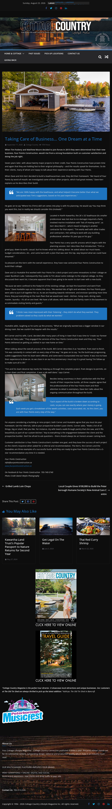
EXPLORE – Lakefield (64, 3)
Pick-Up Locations (54, 53)
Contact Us (74, 53)
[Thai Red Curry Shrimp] (93, 519)
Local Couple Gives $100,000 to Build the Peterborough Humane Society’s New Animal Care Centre (82, 490)
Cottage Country (32, 145)
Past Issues (34, 53)
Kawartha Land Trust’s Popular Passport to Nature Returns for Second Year (17, 547)
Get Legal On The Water (53, 541)
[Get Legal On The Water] (56, 519)
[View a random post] (106, 57)
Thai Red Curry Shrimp (88, 541)
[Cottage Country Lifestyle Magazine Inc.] (56, 19)
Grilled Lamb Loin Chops (18, 486)
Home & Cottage (12, 53)
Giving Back (10, 60)
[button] (22, 53)
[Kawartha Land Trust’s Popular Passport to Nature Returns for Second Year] (18, 519)
